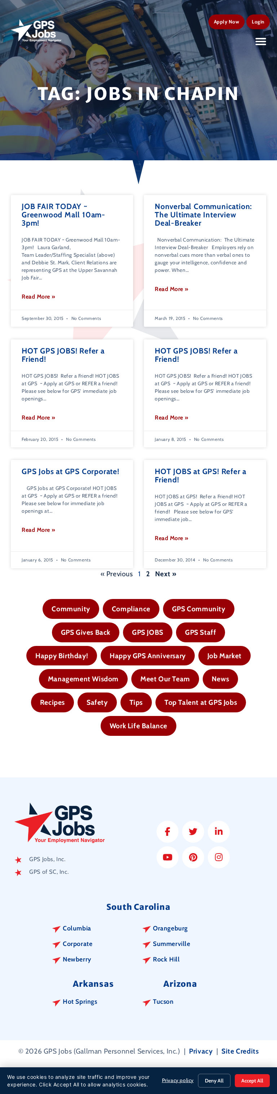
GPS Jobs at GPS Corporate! (70, 471)
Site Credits (240, 1051)
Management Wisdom (83, 678)
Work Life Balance (138, 725)
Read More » (39, 296)
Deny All (214, 1080)
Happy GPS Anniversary (148, 655)
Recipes (52, 702)
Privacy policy (178, 1080)
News (220, 678)
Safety (97, 702)
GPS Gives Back (85, 632)
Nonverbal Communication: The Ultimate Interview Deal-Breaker (203, 214)
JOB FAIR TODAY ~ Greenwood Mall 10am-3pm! (63, 214)
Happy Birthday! (61, 655)
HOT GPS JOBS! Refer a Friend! (63, 355)
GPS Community (198, 608)
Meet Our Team (165, 678)
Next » (166, 573)
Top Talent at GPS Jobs (200, 702)
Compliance (131, 608)
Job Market (224, 655)
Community (71, 608)
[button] (261, 41)
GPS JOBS (147, 632)
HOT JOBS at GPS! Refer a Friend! (200, 475)
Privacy (200, 1051)
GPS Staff (200, 632)
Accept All (252, 1080)
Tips (136, 702)
